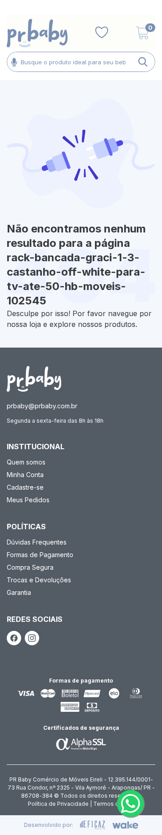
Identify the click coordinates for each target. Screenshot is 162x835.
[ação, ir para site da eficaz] (92, 825)
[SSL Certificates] (81, 743)
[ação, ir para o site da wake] (125, 825)
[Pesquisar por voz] (14, 62)
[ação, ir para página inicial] (34, 379)
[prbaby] (37, 33)
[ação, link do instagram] (32, 638)
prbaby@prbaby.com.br (42, 406)
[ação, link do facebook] (14, 638)
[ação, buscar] (143, 62)
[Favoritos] (101, 33)
